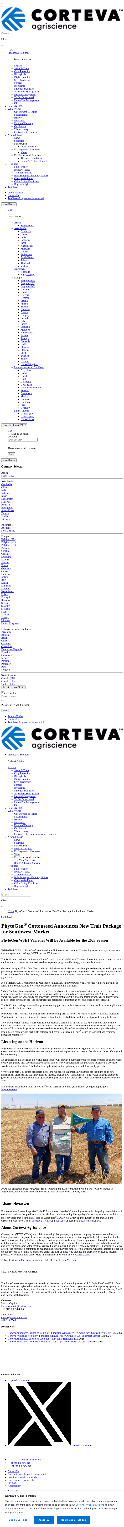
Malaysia (25, 248)
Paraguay (25, 402)
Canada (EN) (27, 413)
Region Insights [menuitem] (22, 184)
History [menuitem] (18, 117)
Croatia (24, 292)
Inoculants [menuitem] (19, 85)
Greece (24, 312)
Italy (23, 321)
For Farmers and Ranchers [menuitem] (27, 155)
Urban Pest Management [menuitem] (26, 100)
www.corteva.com (80, 1254)
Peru (23, 405)
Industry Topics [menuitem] (22, 169)
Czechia (25, 295)
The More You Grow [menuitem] (31, 158)
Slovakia (25, 347)
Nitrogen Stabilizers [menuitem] (24, 88)
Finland (24, 303)
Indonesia (26, 240)
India (23, 237)
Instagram (37, 1260)
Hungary (25, 315)
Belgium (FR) (28, 280)
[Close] (9, 434)
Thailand (25, 263)
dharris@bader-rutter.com (14, 1317)
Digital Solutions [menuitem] (22, 77)
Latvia (24, 324)
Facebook (37, 1220)
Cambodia (26, 231)
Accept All (44, 1520)
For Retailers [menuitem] (20, 143)
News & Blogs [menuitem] (15, 135)
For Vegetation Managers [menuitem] (27, 149)
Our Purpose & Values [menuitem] (25, 111)
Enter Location (8, 693)
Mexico (24, 396)
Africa (17, 222)
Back (10, 50)
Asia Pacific (20, 228)
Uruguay (25, 407)
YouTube (60, 1220)
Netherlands (27, 332)
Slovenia (25, 350)
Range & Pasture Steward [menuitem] (34, 161)
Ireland (24, 318)
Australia (25, 271)
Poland (24, 335)
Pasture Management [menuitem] (25, 94)
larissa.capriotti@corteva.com (16, 1306)
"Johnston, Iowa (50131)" (14, 425)
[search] (2, 45)
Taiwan (24, 260)
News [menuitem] (17, 137)
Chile (23, 378)
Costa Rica (26, 384)
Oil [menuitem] (15, 103)
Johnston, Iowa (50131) (13, 687)
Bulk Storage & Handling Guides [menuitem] (31, 175)
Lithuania (25, 326)
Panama (25, 399)
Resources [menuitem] (13, 164)
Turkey (24, 358)
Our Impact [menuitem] (20, 126)
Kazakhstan (27, 245)
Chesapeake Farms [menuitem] (23, 178)
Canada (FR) (27, 416)
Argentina (26, 370)
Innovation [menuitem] (19, 120)
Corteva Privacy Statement (90, 1505)
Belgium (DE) (28, 286)
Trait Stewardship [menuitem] (23, 172)
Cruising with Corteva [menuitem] (25, 132)
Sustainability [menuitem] (21, 114)
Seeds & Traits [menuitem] (21, 68)
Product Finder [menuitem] (15, 192)
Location (12, 436)
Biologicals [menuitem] (20, 74)
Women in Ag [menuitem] (21, 129)
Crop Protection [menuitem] (22, 71)
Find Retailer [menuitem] (20, 166)
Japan (23, 242)
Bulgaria (25, 289)
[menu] (2, 3)
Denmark (25, 297)
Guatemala (26, 393)
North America (21, 410)
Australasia (20, 269)
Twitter (46, 1220)
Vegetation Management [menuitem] (26, 91)
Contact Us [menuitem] (13, 195)
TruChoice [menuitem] (13, 187)
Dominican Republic (31, 387)
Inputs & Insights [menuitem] (29, 146)
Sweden (25, 355)
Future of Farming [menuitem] (23, 123)
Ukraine (25, 361)
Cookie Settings (18, 1520)
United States (9, 204)
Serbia (24, 344)
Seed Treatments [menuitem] (22, 80)
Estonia (24, 300)
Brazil (24, 376)
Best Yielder (85, 1220)
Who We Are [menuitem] (14, 109)
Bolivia (24, 373)
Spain (23, 352)
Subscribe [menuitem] (19, 140)
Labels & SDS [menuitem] (15, 106)
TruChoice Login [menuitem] (26, 198)
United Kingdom (29, 364)
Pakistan (25, 251)
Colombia (26, 381)
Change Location (20, 433)
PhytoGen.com (9, 1089)
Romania (25, 341)
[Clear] (9, 443)
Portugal (25, 338)
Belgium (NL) (28, 283)
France (24, 306)
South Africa (27, 225)
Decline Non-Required (73, 1520)
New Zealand (28, 274)
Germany (25, 309)
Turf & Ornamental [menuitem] (24, 97)
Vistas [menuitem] (24, 152)
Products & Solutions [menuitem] (18, 52)
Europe (18, 277)
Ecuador (25, 390)
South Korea (27, 257)
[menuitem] (18, 65)
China (24, 234)
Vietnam (25, 266)
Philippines (26, 254)
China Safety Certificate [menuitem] (26, 181)
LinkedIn (48, 1260)
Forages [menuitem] (18, 83)
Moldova (25, 329)
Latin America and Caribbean (29, 367)
